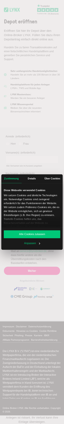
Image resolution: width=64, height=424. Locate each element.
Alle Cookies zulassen (32, 234)
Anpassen (30, 243)
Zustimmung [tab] (11, 178)
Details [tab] (32, 178)
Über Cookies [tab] (52, 178)
